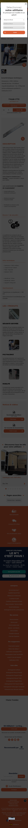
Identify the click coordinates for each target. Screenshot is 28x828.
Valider (15, 32)
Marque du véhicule (8, 19)
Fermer (25, 3)
